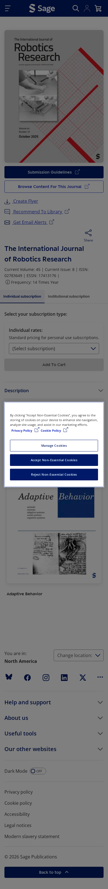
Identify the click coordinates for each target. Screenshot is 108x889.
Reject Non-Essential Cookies (54, 474)
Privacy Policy (22, 430)
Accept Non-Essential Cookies (54, 460)
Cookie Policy (51, 430)
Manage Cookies (54, 445)
